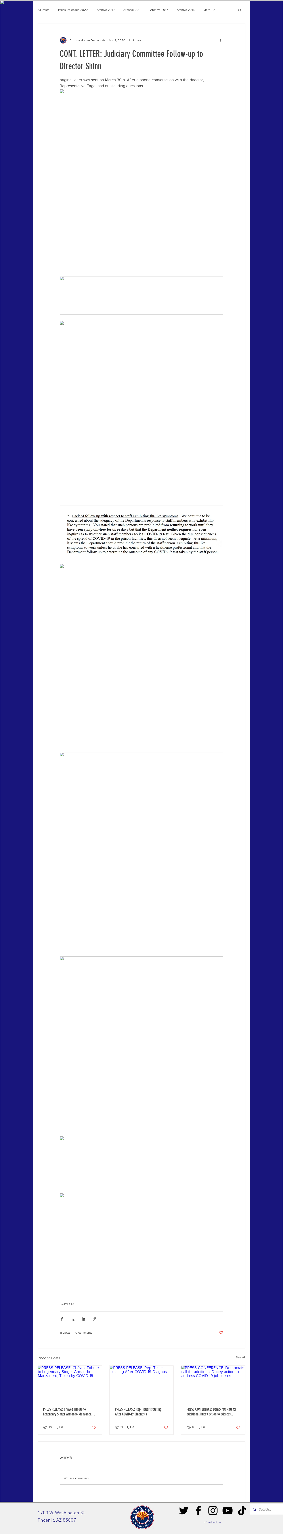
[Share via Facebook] (62, 1319)
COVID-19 (67, 1304)
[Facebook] (198, 1510)
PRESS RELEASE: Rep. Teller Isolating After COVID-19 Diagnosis (138, 1412)
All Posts (43, 10)
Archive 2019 (106, 10)
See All (240, 1357)
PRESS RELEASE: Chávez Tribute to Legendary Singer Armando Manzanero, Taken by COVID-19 (68, 1412)
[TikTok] (242, 1510)
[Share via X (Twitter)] (73, 1319)
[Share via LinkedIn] (83, 1319)
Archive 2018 (132, 10)
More (206, 10)
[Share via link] (94, 1319)
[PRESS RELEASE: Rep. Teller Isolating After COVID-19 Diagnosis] (142, 1384)
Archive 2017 (159, 10)
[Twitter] (184, 1510)
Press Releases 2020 (73, 10)
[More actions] (220, 40)
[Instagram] (213, 1510)
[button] (240, 10)
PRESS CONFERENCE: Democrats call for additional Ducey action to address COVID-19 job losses (211, 1412)
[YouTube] (227, 1510)
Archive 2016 (186, 10)
